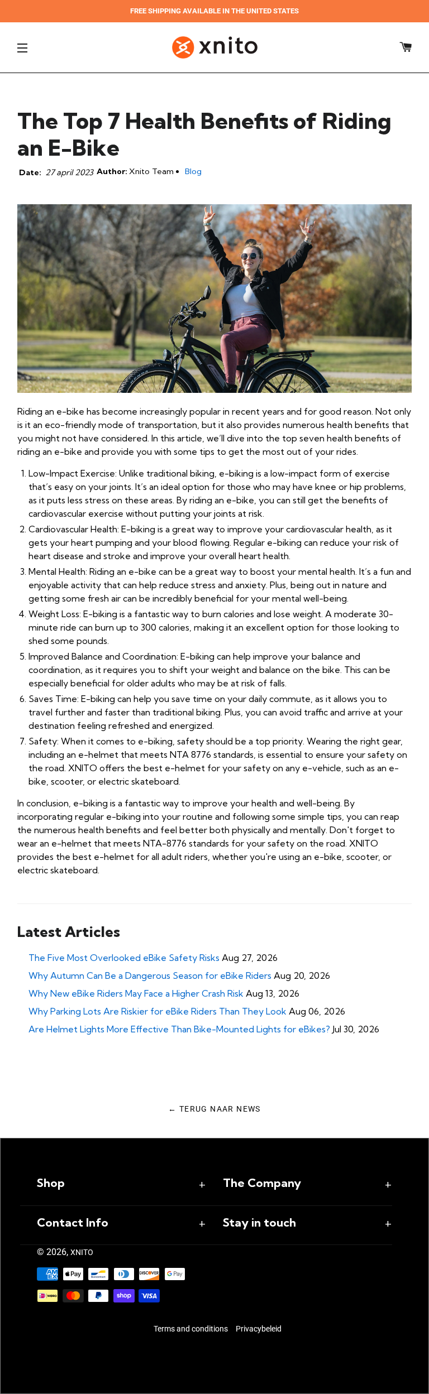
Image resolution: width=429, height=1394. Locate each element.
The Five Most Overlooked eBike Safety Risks (124, 957)
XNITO (81, 1252)
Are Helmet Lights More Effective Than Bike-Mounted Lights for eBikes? (179, 1029)
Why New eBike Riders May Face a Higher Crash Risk (136, 993)
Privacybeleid (259, 1328)
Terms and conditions (191, 1328)
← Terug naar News (214, 1108)
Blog (193, 171)
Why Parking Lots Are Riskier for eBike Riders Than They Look (157, 1011)
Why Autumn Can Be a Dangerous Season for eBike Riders (149, 975)
